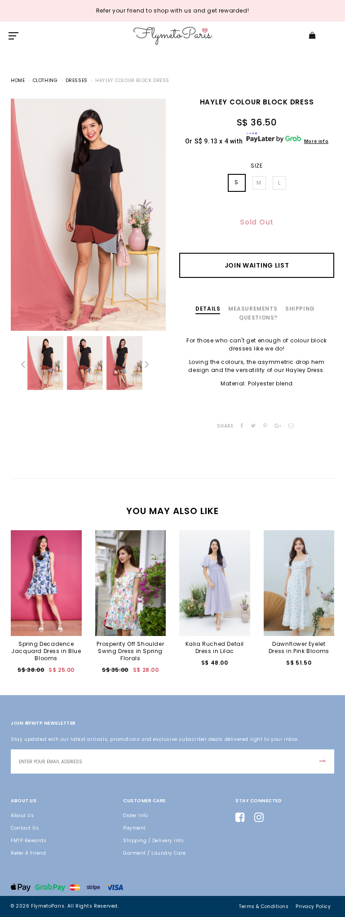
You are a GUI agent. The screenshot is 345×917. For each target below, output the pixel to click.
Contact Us (25, 828)
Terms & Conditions (263, 906)
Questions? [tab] (258, 317)
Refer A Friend (28, 853)
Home (18, 80)
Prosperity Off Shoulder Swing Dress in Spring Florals (130, 651)
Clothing (45, 80)
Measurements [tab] (252, 308)
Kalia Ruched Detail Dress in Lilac (215, 647)
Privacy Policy (313, 906)
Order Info (135, 815)
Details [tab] (207, 308)
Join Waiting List (257, 265)
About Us (22, 815)
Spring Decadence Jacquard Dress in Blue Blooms (46, 651)
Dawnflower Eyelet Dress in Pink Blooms (299, 647)
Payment (134, 828)
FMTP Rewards (28, 840)
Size (256, 165)
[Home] (172, 35)
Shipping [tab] (300, 308)
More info (316, 141)
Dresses (77, 80)
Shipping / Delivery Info (153, 840)
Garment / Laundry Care (154, 853)
